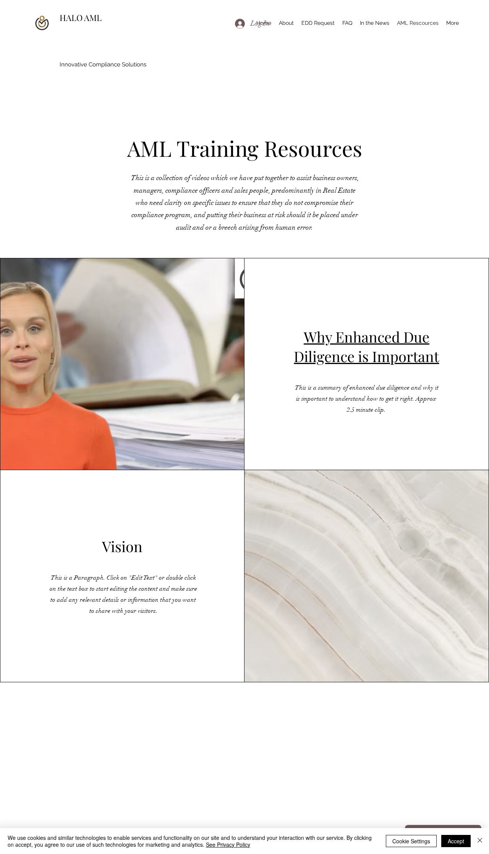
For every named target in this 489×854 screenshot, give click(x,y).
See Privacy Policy (228, 844)
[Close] (479, 841)
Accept (456, 841)
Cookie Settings (411, 841)
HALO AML (82, 17)
